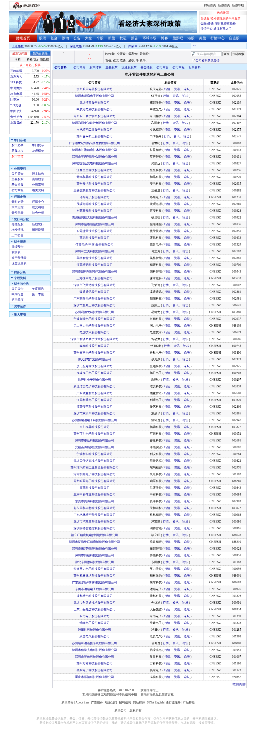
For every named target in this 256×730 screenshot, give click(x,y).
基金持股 (18, 184)
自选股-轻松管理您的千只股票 (220, 18)
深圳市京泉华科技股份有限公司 (95, 413)
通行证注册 (173, 702)
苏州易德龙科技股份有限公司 (94, 312)
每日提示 (38, 145)
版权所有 (136, 710)
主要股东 (18, 179)
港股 (191, 38)
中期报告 (18, 294)
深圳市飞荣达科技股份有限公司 (95, 285)
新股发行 (38, 224)
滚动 (65, 38)
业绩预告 (18, 247)
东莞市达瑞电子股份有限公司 (94, 589)
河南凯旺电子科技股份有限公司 (95, 474)
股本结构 (38, 173)
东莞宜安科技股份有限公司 (94, 210)
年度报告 (38, 289)
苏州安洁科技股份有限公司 (94, 183)
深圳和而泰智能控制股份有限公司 (94, 123)
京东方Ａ (16, 76)
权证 (123, 38)
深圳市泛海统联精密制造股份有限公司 (94, 542)
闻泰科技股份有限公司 (95, 346)
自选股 (234, 38)
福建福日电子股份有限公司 (94, 373)
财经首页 (210, 5)
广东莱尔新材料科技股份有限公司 (94, 582)
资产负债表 (19, 258)
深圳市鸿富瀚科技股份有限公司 (95, 521)
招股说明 (38, 229)
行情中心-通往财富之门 (216, 28)
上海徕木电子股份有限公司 (94, 278)
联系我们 (111, 702)
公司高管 (38, 184)
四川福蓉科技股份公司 (95, 427)
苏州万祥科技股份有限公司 (94, 663)
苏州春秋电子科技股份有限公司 (95, 352)
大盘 (88, 38)
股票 (42, 38)
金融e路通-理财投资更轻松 (218, 23)
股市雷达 (18, 156)
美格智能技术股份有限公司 (94, 258)
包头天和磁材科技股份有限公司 (95, 508)
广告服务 (97, 702)
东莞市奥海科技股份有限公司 (94, 501)
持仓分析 (38, 212)
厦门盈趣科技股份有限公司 (94, 366)
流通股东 (38, 179)
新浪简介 (68, 702)
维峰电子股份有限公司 (95, 623)
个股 (100, 38)
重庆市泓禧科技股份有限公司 (94, 677)
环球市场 (149, 38)
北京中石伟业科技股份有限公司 (95, 494)
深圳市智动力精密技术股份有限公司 (94, 339)
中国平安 (16, 111)
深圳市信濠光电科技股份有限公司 (94, 650)
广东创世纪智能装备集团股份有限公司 (94, 143)
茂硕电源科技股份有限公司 (94, 204)
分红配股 (18, 224)
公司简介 (18, 173)
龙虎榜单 (38, 150)
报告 (134, 38)
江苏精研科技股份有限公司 (94, 265)
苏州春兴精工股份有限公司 (94, 136)
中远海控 (16, 88)
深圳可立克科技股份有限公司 (94, 251)
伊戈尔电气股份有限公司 (94, 359)
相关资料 (38, 190)
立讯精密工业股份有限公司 (94, 129)
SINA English (155, 702)
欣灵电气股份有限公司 (95, 636)
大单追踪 (18, 207)
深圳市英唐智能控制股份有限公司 (94, 156)
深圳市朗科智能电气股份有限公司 (94, 271)
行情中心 (217, 38)
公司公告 (18, 289)
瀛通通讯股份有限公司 (95, 292)
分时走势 (18, 201)
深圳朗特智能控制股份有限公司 (95, 528)
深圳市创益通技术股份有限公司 (95, 602)
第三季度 (18, 300)
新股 (111, 38)
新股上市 (18, 150)
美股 (202, 38)
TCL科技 (16, 82)
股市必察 (18, 145)
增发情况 (18, 229)
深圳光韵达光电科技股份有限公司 (94, 163)
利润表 (16, 252)
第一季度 (38, 294)
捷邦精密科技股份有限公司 (94, 596)
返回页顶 (239, 684)
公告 (77, 38)
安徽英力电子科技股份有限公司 (95, 569)
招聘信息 (125, 702)
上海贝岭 (16, 122)
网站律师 (139, 702)
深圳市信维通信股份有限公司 (94, 224)
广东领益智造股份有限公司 (94, 393)
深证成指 (76, 46)
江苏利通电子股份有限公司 (94, 400)
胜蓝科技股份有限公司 (95, 488)
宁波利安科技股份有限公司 (94, 454)
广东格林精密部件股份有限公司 (95, 515)
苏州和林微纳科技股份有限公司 (95, 575)
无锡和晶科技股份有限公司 (94, 177)
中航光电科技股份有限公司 (94, 109)
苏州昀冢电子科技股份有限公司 (95, 481)
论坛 (187, 89)
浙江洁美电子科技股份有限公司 (95, 386)
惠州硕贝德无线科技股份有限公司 (94, 217)
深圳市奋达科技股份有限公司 (94, 440)
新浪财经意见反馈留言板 (157, 694)
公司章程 (18, 190)
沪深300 (133, 46)
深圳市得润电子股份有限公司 (94, 96)
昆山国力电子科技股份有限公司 (95, 325)
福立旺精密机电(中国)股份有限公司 (94, 535)
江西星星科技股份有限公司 (94, 170)
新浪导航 (238, 5)
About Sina (82, 702)
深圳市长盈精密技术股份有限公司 (94, 150)
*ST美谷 (15, 105)
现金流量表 (19, 263)
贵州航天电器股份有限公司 (94, 89)
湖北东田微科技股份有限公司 (94, 562)
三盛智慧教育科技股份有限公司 (95, 190)
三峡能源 (16, 71)
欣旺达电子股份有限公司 (94, 379)
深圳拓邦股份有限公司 (95, 102)
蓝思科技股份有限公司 (95, 237)
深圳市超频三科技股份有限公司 (95, 305)
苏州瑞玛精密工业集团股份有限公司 (94, 467)
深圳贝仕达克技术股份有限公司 (95, 460)
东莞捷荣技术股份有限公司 (94, 231)
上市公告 (18, 235)
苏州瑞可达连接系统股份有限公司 (94, 643)
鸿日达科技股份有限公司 (94, 629)
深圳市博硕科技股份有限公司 (94, 555)
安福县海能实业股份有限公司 (94, 447)
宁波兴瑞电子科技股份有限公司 (95, 319)
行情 (167, 89)
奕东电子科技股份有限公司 (94, 670)
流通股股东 (129, 67)
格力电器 (16, 94)
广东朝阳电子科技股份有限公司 (95, 298)
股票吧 (177, 38)
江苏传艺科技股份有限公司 (94, 406)
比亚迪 (14, 99)
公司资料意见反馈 (208, 60)
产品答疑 (189, 702)
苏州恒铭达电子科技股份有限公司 (94, 420)
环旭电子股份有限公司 (95, 197)
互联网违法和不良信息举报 (119, 694)
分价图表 (18, 212)
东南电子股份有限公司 (95, 616)
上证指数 (18, 46)
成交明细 (38, 207)
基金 (54, 38)
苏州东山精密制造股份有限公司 (95, 116)
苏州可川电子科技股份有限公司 (95, 433)
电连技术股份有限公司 (95, 332)
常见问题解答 (91, 694)
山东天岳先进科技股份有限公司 (95, 609)
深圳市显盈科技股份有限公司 (94, 656)
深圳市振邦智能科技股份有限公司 (94, 548)
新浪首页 (224, 5)
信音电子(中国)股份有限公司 (95, 244)
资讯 (177, 89)
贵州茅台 (16, 117)
